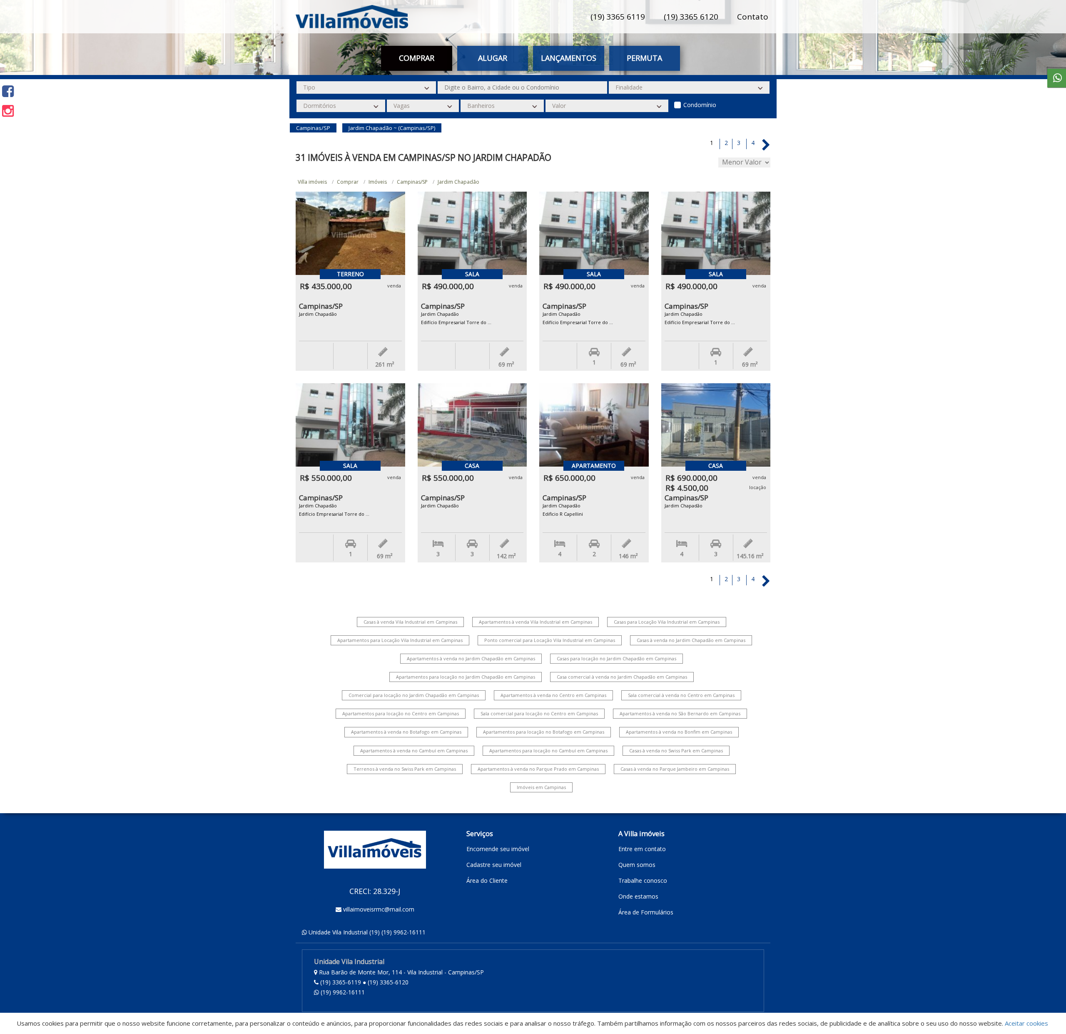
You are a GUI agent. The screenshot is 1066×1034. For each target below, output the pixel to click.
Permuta (644, 58)
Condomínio (699, 104)
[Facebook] (8, 91)
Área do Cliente (487, 880)
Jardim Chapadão (458, 181)
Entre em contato (642, 849)
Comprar (348, 181)
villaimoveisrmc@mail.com (378, 909)
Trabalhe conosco (642, 880)
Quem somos (636, 865)
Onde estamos (638, 896)
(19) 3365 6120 (691, 16)
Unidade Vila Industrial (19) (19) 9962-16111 (367, 932)
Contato (752, 16)
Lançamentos (568, 58)
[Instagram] (8, 110)
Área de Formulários (645, 912)
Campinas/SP (412, 181)
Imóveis (378, 181)
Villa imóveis (312, 181)
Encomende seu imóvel (497, 849)
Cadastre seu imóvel (493, 865)
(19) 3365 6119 (617, 16)
